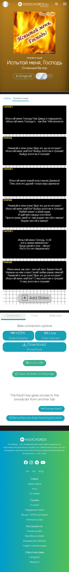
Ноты (34, 489)
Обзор (7, 98)
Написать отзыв (34, 520)
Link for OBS (35, 363)
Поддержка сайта (34, 510)
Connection (13, 315)
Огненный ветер (34, 68)
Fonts (34, 315)
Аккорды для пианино (34, 541)
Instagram (34, 557)
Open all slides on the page (36, 374)
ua (27, 471)
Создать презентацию (35, 546)
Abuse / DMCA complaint (34, 515)
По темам (34, 493)
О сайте (34, 505)
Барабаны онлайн (34, 536)
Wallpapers (55, 315)
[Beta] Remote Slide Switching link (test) (37, 418)
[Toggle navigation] (64, 4)
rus (34, 471)
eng (41, 471)
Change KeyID (53, 408)
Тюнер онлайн (34, 531)
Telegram (34, 562)
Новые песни (34, 484)
